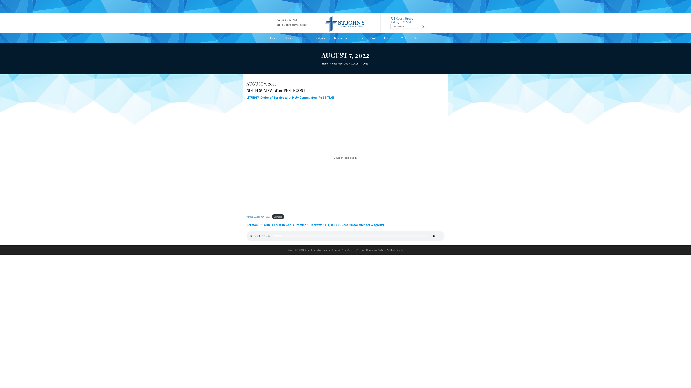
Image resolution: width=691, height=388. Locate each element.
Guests (289, 38)
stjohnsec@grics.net (295, 24)
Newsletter (340, 38)
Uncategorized (340, 63)
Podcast (388, 38)
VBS (403, 38)
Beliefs (305, 38)
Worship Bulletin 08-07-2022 (258, 217)
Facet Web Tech (388, 250)
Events (359, 38)
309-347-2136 (290, 20)
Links (373, 38)
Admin (400, 250)
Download (278, 217)
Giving (417, 38)
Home (273, 38)
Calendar (321, 38)
